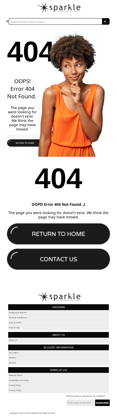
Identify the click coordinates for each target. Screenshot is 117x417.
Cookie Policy (15, 385)
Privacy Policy (15, 390)
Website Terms (15, 375)
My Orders (14, 352)
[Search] (106, 21)
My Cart (12, 362)
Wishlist (12, 357)
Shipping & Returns (18, 312)
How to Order (15, 322)
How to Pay (14, 327)
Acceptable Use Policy (19, 380)
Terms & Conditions (18, 317)
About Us (13, 340)
